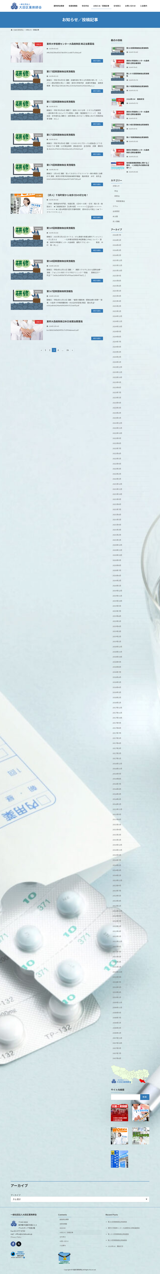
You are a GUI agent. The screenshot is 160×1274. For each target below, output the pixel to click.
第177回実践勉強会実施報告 (137, 137)
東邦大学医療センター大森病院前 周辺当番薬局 (70, 43)
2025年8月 (117, 281)
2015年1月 (117, 840)
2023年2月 (117, 413)
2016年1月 (117, 804)
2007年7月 (117, 1053)
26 (67, 350)
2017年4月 (117, 743)
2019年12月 (117, 591)
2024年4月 (117, 347)
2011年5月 (117, 957)
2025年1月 (117, 311)
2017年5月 (117, 738)
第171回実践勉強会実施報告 (61, 134)
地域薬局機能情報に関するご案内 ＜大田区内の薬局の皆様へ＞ (137, 165)
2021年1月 (117, 540)
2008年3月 (117, 1028)
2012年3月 (117, 931)
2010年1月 (117, 997)
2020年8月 (117, 565)
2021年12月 (117, 484)
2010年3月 (117, 992)
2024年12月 (117, 316)
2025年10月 (117, 270)
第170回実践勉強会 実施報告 (61, 165)
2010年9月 (117, 977)
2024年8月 (117, 336)
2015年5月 (117, 824)
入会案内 (63, 1245)
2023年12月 (117, 367)
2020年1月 (117, 585)
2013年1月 (117, 906)
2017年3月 (117, 748)
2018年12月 (117, 647)
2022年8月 (117, 443)
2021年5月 (117, 519)
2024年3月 (117, 352)
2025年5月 (117, 291)
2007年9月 (117, 1048)
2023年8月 (117, 387)
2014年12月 (117, 845)
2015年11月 (117, 809)
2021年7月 (117, 509)
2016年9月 (117, 774)
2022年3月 (117, 469)
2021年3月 (117, 530)
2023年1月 (117, 418)
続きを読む (97, 61)
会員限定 (116, 211)
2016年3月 (117, 794)
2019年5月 (117, 621)
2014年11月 (117, 850)
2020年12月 (117, 545)
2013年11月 (117, 880)
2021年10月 (117, 494)
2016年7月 (117, 784)
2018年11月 (117, 652)
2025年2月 (117, 306)
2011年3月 (117, 962)
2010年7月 (117, 982)
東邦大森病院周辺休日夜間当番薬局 (65, 321)
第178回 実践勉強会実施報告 (137, 124)
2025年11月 (117, 265)
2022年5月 (117, 459)
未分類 (115, 216)
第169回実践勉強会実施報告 (61, 228)
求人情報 (116, 221)
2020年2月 (117, 580)
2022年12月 (117, 423)
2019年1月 (117, 641)
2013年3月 (117, 901)
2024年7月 (117, 342)
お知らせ (116, 186)
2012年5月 (117, 926)
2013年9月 (117, 885)
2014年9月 (117, 855)
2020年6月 (117, 575)
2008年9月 (117, 1012)
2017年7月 (117, 733)
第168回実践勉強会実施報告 (61, 261)
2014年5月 (117, 865)
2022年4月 (117, 464)
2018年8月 (117, 667)
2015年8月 (117, 819)
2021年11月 (117, 489)
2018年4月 (117, 687)
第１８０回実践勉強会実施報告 (118, 1234)
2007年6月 (117, 1058)
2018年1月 (117, 702)
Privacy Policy (16, 1237)
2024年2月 (117, 357)
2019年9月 (117, 606)
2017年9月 (117, 723)
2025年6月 (117, 286)
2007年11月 (117, 1038)
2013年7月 (117, 890)
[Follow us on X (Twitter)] (18, 1243)
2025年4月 (117, 296)
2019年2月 (117, 636)
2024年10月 (117, 326)
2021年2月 (117, 535)
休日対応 (63, 1228)
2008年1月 (117, 1033)
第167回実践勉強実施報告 (60, 291)
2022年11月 (117, 428)
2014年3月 (117, 870)
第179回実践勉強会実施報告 (137, 86)
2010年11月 (117, 972)
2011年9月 (117, 946)
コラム (115, 206)
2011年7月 (117, 951)
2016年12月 (117, 763)
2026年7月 (117, 235)
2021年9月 (117, 499)
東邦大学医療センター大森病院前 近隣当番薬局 (124, 1228)
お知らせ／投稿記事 (66, 1232)
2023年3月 (117, 408)
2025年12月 (117, 260)
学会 (116, 191)
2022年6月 (117, 453)
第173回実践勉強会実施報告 (61, 71)
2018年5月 (117, 682)
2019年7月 (117, 611)
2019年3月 (117, 631)
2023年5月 (117, 398)
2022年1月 (117, 479)
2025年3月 (117, 301)
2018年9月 (117, 662)
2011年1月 (117, 967)
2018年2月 (117, 697)
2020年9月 (117, 560)
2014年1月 (117, 875)
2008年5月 (117, 1023)
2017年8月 (117, 728)
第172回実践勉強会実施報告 (61, 101)
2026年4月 (117, 245)
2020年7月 (117, 570)
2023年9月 (117, 382)
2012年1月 (117, 936)
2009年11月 (117, 1002)
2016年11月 (117, 769)
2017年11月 (117, 713)
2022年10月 (117, 433)
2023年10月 (117, 377)
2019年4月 (117, 626)
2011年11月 (117, 941)
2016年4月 (117, 789)
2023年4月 (117, 403)
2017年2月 (117, 753)
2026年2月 (117, 255)
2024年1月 (117, 362)
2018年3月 (117, 692)
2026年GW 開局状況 (135, 99)
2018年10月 (117, 657)
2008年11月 (117, 1007)
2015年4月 (117, 830)
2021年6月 (117, 514)
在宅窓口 (63, 1237)
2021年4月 (117, 524)
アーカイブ (15, 1195)
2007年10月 (117, 1043)
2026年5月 (117, 240)
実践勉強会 (120, 201)
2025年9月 (117, 275)
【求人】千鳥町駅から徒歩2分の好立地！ (67, 195)
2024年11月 (117, 321)
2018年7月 (117, 672)
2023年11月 (117, 372)
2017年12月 (117, 708)
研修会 (117, 196)
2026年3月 (117, 250)
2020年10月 (117, 555)
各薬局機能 (63, 1224)
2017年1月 (117, 758)
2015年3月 (117, 835)
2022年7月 (117, 448)
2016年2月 (117, 799)
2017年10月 (117, 718)
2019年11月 (117, 596)
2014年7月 (117, 860)
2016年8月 (117, 779)
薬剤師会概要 (64, 1219)
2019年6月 (117, 616)
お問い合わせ (64, 1241)
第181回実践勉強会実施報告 (137, 48)
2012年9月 (117, 916)
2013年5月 (117, 896)
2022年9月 (117, 438)
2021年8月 (117, 504)
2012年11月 (117, 911)
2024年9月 (117, 331)
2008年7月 (117, 1018)
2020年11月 (117, 550)
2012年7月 (117, 921)
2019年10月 (117, 601)
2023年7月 (117, 392)
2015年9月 (117, 814)
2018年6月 (117, 677)
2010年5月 (117, 987)
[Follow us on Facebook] (13, 1243)
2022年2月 (117, 474)
